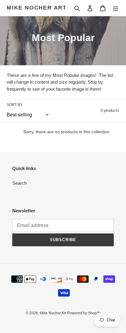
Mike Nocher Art (37, 8)
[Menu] (115, 8)
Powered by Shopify (84, 313)
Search (19, 183)
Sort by (15, 105)
